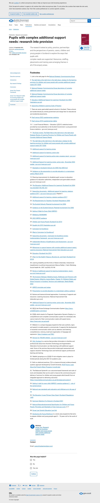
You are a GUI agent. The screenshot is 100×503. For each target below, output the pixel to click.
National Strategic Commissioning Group (62, 76)
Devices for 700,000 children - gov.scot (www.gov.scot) (49, 338)
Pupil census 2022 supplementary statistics (45, 117)
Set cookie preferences (47, 14)
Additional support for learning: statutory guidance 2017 (49, 197)
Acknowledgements (15, 73)
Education (24, 52)
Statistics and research (40, 25)
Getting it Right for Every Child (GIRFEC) (44, 211)
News (21, 25)
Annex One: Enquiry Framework (15, 91)
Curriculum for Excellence (40, 229)
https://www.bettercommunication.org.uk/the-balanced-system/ (50, 380)
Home (10, 29)
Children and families (16, 52)
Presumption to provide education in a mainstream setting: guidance (53, 291)
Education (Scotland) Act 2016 (42, 253)
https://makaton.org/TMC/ (46, 334)
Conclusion (13, 87)
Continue (33, 474)
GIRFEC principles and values (41, 287)
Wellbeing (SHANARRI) (39, 215)
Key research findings (15, 83)
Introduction (13, 80)
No (34, 464)
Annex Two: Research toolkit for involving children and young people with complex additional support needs (17, 98)
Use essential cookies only (30, 14)
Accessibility (12, 488)
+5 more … (11, 51)
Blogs (59, 25)
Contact (24, 488)
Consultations (51, 25)
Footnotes (12, 104)
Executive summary (15, 76)
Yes (34, 460)
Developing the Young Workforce (42, 414)
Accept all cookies (15, 14)
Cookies (29, 488)
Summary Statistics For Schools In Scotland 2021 (47, 401)
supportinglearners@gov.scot (43, 446)
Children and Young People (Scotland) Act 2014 (47, 222)
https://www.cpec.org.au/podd (39, 321)
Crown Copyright (37, 488)
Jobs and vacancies (47, 488)
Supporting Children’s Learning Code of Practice (46, 106)
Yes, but (35, 468)
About (10, 25)
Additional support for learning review (44, 149)
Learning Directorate (19, 49)
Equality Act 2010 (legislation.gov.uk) (44, 225)
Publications (28, 25)
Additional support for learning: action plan (45, 152)
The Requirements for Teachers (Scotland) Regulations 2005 (51, 201)
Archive (18, 488)
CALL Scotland (37, 341)
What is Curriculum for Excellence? (43, 232)
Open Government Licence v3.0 (34, 495)
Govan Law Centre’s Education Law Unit (44, 410)
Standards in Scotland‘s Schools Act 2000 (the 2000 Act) (50, 168)
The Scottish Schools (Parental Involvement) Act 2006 (49, 204)
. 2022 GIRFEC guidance (39, 218)
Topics (16, 25)
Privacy (55, 488)
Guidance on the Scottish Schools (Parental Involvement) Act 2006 (53, 208)
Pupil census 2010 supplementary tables (44, 121)
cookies (16, 3)
